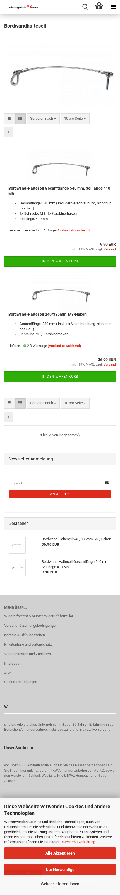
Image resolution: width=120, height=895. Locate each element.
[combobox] (43, 118)
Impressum (13, 663)
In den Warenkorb (60, 261)
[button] (9, 118)
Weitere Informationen (60, 884)
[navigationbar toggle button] (113, 7)
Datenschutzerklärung (77, 842)
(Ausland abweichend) (73, 230)
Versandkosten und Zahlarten (27, 654)
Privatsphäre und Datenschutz (28, 644)
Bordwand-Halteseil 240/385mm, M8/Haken (47, 314)
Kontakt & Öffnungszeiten (24, 635)
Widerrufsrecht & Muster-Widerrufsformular (38, 616)
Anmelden (60, 494)
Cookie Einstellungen (20, 682)
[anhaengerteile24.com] (21, 7)
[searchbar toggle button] (85, 7)
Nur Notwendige (60, 869)
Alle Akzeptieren (60, 853)
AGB (7, 673)
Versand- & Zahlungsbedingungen (30, 625)
